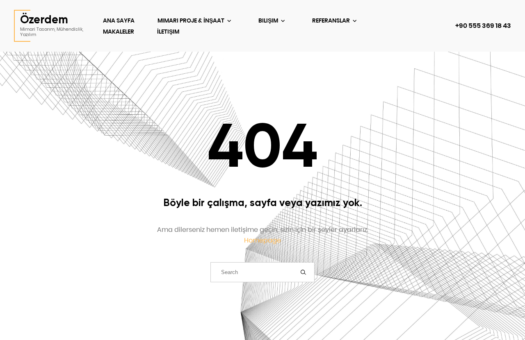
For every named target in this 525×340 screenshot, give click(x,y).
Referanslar (331, 20)
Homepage (262, 240)
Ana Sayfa (119, 20)
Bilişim (268, 20)
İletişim (168, 31)
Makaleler (118, 31)
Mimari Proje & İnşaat (192, 20)
